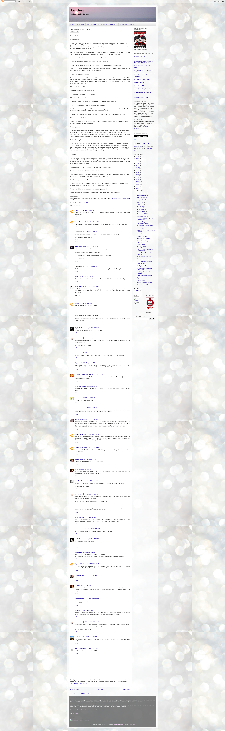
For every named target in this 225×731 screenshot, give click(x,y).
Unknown (77, 210)
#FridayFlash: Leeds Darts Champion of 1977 (141, 75)
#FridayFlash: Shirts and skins (142, 92)
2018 (137, 170)
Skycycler (77, 363)
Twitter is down (141, 280)
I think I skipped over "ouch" (144, 275)
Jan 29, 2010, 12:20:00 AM (88, 210)
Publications (123, 24)
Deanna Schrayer (80, 529)
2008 (137, 290)
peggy (76, 276)
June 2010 (140, 204)
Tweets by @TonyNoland (141, 97)
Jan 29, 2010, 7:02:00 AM (91, 313)
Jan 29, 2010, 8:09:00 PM (92, 529)
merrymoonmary (118, 724)
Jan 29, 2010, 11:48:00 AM (89, 386)
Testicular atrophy (142, 236)
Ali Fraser (77, 353)
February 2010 (141, 213)
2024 (137, 156)
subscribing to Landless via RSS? (79, 683)
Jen (76, 303)
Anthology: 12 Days (142, 247)
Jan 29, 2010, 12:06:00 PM (89, 407)
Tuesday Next (141, 244)
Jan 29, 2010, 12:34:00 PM (91, 447)
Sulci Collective (79, 286)
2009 (137, 288)
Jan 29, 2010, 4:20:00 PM (92, 480)
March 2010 (140, 211)
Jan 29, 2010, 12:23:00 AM (92, 221)
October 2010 (141, 195)
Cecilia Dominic (79, 539)
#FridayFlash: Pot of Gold (144, 256)
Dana (76, 610)
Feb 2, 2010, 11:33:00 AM (85, 610)
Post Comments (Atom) (84, 693)
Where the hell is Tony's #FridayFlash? (140, 57)
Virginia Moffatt (79, 564)
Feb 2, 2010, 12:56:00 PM (92, 622)
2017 (137, 172)
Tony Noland (78, 338)
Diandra (77, 397)
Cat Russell (78, 575)
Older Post (126, 690)
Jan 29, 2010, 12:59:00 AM (89, 266)
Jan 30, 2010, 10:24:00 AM (91, 564)
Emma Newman (79, 517)
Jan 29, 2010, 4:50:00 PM (91, 517)
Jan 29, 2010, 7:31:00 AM (91, 328)
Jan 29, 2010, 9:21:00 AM (88, 353)
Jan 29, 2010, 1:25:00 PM (86, 469)
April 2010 (140, 209)
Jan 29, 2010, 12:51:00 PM (88, 459)
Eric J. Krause (79, 637)
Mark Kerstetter (79, 648)
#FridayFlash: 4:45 (139, 85)
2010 (137, 188)
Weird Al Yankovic (142, 234)
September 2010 (142, 197)
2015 (137, 177)
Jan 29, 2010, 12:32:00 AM (89, 231)
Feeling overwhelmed (143, 259)
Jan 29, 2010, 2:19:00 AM (86, 276)
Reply (76, 216)
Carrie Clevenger (80, 221)
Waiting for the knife (142, 266)
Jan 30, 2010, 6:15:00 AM (90, 552)
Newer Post (74, 690)
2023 (137, 158)
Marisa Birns (78, 246)
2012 (137, 184)
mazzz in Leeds (79, 313)
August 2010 (141, 200)
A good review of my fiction (144, 278)
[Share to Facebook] (76, 32)
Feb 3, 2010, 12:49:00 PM (90, 637)
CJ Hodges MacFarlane (82, 374)
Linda (76, 469)
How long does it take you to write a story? (145, 250)
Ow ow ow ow (141, 263)
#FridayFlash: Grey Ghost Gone (143, 89)
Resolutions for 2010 (143, 285)
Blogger (132, 724)
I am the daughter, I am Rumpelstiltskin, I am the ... (145, 222)
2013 (137, 181)
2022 (137, 161)
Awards (132, 24)
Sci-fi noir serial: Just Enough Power (97, 24)
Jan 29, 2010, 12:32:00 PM (91, 434)
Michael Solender (80, 419)
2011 (137, 186)
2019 (137, 168)
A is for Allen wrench (139, 82)
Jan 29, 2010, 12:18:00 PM (93, 419)
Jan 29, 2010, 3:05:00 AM (91, 286)
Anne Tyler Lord (79, 480)
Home (72, 24)
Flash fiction (113, 24)
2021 (137, 163)
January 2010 (141, 216)
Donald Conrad (79, 598)
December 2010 (142, 190)
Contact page (80, 24)
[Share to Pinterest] (78, 32)
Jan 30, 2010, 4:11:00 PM (84, 585)
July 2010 (140, 202)
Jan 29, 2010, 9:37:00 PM (91, 539)
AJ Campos (78, 386)
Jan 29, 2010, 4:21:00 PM (92, 494)
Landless (77, 10)
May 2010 (140, 207)
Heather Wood (79, 434)
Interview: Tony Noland (143, 238)
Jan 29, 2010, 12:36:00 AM (90, 246)
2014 (137, 179)
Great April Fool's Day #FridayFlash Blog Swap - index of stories (144, 62)
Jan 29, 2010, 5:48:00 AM (84, 303)
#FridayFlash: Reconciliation (145, 225)
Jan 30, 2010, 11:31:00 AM (89, 575)
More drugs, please (142, 228)
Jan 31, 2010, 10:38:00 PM (91, 598)
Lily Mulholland (79, 328)
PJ (75, 585)
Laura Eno (78, 459)
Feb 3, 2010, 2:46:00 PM (91, 648)
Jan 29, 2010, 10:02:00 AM (88, 363)
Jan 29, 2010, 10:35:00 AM (96, 374)
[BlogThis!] (73, 32)
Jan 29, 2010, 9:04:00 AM (92, 338)
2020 (137, 165)
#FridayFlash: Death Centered (142, 79)
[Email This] (71, 32)
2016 (137, 175)
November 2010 (142, 193)
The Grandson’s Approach (144, 261)
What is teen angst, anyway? (145, 282)
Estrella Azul (78, 552)
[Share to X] (74, 32)
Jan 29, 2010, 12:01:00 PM (87, 397)
